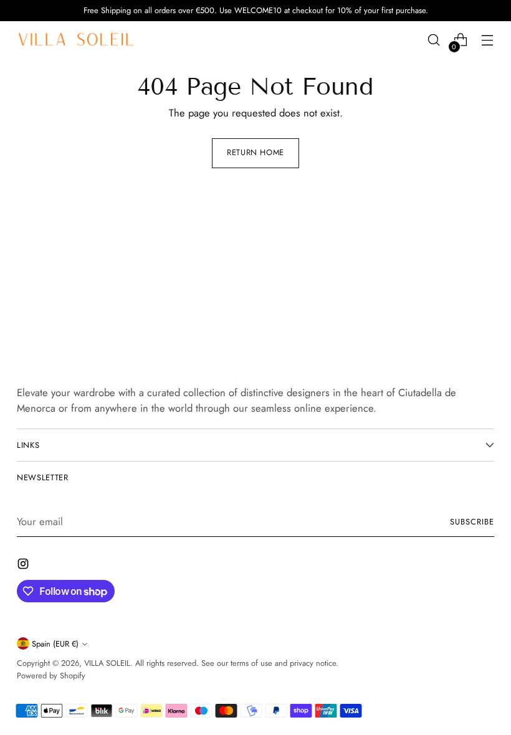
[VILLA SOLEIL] (76, 40)
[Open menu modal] (487, 40)
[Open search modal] (434, 40)
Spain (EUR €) (55, 644)
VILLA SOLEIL (107, 663)
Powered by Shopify (51, 675)
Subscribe (472, 522)
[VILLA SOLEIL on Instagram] (24, 565)
